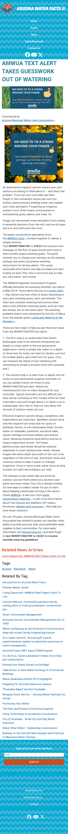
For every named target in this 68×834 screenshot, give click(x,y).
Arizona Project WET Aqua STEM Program (28, 650)
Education (20, 568)
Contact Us (34, 48)
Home (34, 21)
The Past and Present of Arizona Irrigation (28, 708)
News (34, 34)
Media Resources (34, 790)
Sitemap (34, 804)
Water (32, 568)
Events (34, 28)
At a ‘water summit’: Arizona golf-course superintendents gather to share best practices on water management (33, 641)
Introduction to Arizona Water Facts (24, 582)
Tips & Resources (34, 41)
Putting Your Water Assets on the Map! (26, 664)
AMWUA (15, 495)
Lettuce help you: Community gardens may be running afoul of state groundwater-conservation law (32, 605)
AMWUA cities (16, 238)
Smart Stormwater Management (22, 614)
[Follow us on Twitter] (40, 55)
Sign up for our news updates (34, 748)
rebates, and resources (29, 506)
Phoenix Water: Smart (16, 587)
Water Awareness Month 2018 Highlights (27, 679)
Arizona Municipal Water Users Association (27, 120)
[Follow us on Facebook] (27, 55)
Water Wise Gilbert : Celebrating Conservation (30, 728)
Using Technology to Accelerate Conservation (30, 713)
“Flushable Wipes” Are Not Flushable (24, 689)
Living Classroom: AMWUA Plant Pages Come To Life (33, 556)
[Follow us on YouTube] (34, 55)
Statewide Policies (32, 797)
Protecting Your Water (16, 703)
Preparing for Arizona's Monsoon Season (27, 684)
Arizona (6, 568)
